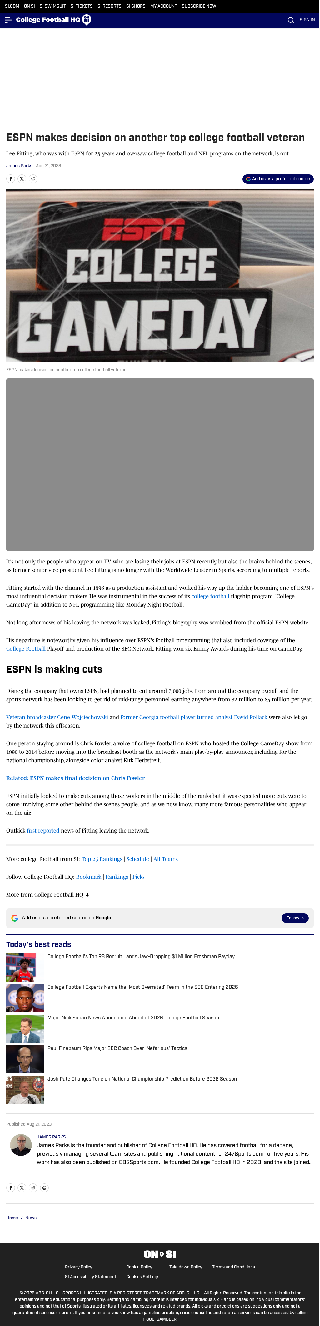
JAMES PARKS (51, 1137)
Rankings (117, 877)
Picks (138, 877)
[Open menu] (8, 20)
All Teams (165, 859)
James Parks (19, 166)
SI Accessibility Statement (90, 1277)
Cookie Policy (139, 1267)
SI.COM (12, 6)
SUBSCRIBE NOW (199, 6)
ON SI (29, 6)
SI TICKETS (82, 6)
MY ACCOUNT (163, 6)
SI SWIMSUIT (53, 6)
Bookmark (88, 877)
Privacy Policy (78, 1267)
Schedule (138, 859)
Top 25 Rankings (102, 859)
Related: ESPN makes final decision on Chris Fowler (75, 778)
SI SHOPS (136, 6)
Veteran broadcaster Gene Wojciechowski (57, 717)
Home (12, 1218)
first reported (43, 831)
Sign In (307, 20)
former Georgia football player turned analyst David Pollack (194, 717)
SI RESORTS (110, 6)
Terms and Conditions (233, 1267)
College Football (26, 649)
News (31, 1218)
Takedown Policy (185, 1267)
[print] (44, 1187)
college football (210, 596)
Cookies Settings (142, 1277)
